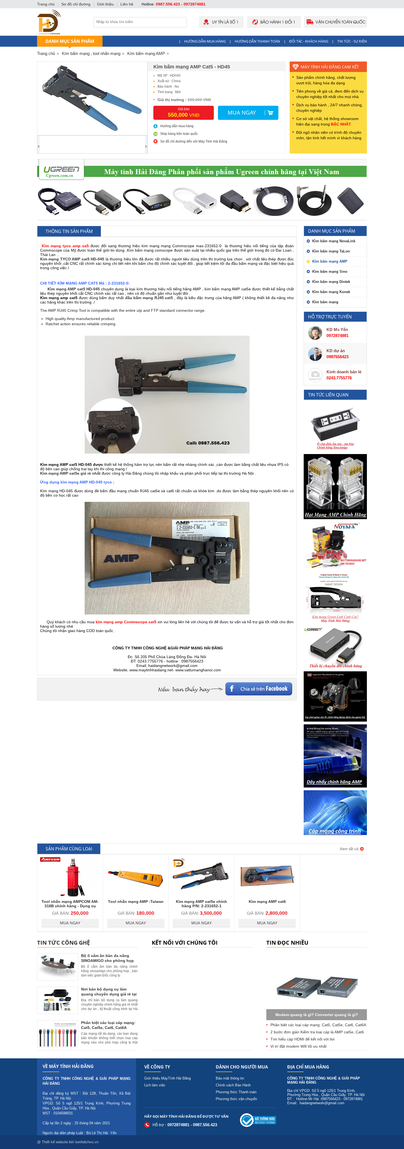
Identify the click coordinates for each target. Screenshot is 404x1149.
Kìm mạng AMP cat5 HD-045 (74, 289)
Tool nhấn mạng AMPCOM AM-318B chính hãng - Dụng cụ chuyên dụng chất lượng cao (70, 905)
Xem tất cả (349, 849)
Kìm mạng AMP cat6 (267, 901)
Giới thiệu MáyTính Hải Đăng (167, 1078)
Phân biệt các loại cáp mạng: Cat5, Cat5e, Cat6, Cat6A (318, 1025)
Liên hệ (126, 4)
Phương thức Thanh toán (236, 1092)
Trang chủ (46, 53)
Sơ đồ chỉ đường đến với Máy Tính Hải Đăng (193, 141)
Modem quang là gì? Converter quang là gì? (316, 1014)
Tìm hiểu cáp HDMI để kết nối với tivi (302, 1039)
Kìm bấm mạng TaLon (331, 251)
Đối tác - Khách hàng (308, 41)
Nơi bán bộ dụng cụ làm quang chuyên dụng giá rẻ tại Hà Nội (109, 994)
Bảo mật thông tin (230, 1078)
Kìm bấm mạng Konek (331, 292)
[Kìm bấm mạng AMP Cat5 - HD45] (92, 98)
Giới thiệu (105, 4)
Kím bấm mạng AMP (329, 261)
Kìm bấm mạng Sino (329, 271)
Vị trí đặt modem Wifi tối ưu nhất (298, 1046)
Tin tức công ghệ (63, 942)
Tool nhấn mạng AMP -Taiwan (136, 901)
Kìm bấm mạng (325, 302)
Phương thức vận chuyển (236, 1099)
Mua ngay (242, 112)
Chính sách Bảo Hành (233, 1085)
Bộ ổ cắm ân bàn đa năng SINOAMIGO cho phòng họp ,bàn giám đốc (107, 960)
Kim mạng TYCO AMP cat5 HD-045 (72, 259)
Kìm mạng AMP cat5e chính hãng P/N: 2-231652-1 (201, 903)
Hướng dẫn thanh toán (257, 41)
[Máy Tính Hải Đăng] (202, 34)
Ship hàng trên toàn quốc (179, 134)
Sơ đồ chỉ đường (75, 4)
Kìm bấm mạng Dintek (331, 282)
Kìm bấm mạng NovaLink (333, 241)
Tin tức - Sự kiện (352, 41)
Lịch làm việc (154, 1085)
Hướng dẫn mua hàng (205, 41)
